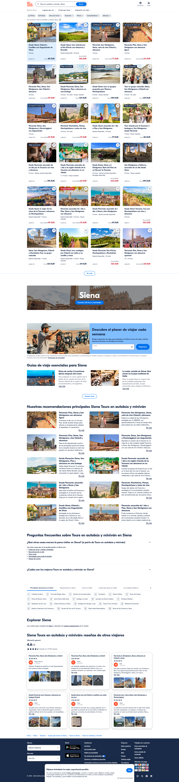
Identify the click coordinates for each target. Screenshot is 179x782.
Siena (51, 626)
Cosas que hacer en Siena (57, 736)
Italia (35, 736)
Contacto (87, 746)
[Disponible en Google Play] (73, 747)
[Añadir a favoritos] (54, 25)
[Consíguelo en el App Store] (73, 756)
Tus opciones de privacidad (93, 756)
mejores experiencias (71, 626)
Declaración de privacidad (56, 358)
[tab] (42, 588)
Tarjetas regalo (126, 759)
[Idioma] (140, 3)
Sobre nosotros (126, 746)
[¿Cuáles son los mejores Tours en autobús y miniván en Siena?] (150, 569)
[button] (41, 42)
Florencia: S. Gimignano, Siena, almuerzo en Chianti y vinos (129, 657)
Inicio (29, 736)
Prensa (123, 756)
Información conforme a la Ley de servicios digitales (100, 763)
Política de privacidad (91, 753)
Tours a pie (32, 554)
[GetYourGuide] (30, 4)
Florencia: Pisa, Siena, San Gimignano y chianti (45, 656)
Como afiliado (138, 758)
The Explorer (125, 763)
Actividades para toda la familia (40, 556)
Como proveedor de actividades (140, 747)
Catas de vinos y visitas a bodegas (41, 550)
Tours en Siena (74, 736)
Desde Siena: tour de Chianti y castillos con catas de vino (88, 696)
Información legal (90, 749)
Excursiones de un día (36, 552)
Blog (122, 753)
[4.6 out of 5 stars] (33, 649)
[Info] (60, 20)
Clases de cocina (35, 559)
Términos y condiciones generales (94, 759)
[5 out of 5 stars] (47, 658)
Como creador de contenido (140, 753)
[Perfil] (148, 3)
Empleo (123, 749)
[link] (41, 42)
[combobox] (55, 4)
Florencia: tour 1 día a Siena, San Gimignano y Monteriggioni (130, 696)
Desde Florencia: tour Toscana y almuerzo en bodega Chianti (45, 696)
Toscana (42, 736)
